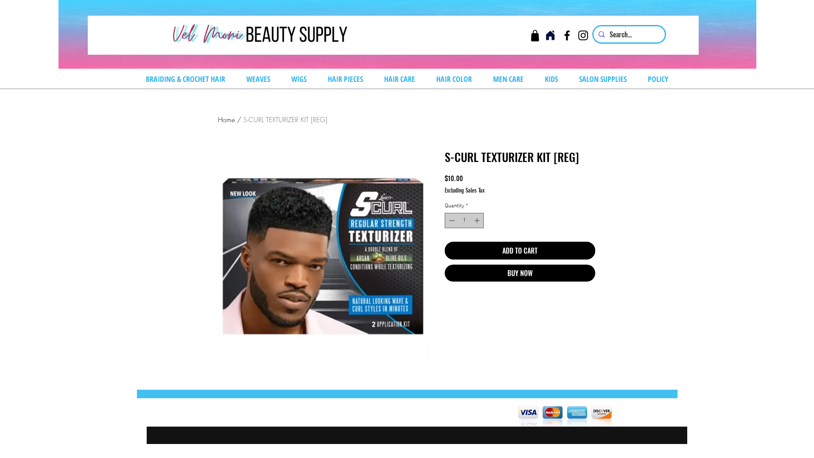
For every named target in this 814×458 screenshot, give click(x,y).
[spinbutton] (464, 220)
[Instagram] (583, 35)
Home (226, 119)
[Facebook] (567, 35)
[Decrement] (451, 220)
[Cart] (534, 35)
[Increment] (478, 220)
